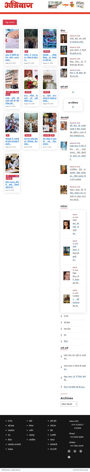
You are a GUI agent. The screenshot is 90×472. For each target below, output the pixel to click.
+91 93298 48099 (76, 437)
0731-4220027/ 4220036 (78, 426)
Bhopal (76, 435)
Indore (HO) (76, 425)
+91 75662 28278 (76, 445)
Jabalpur (76, 444)
